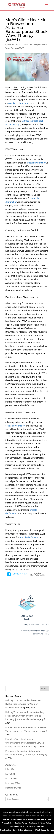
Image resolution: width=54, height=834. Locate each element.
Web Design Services (45, 830)
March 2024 (11, 778)
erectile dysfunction (18, 103)
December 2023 (13, 787)
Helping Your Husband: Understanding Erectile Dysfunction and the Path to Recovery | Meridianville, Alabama (24, 716)
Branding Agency (27, 830)
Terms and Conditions (35, 826)
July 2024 (9, 769)
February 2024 (12, 783)
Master (11, 44)
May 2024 (10, 774)
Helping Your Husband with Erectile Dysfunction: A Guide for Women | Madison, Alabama (22, 704)
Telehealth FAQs (17, 826)
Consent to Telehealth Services (16, 819)
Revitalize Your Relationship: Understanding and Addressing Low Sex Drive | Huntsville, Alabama (25, 743)
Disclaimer (33, 823)
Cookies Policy (21, 823)
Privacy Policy (45, 823)
